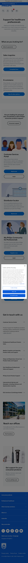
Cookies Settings (14, 287)
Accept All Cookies (14, 295)
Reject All (14, 291)
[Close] (25, 265)
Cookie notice (21, 283)
